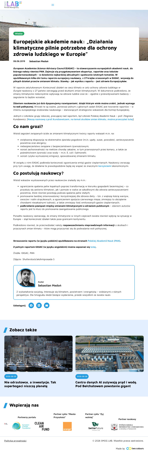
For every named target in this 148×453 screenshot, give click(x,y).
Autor (41, 282)
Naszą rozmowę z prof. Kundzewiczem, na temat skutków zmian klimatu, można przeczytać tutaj (80, 119)
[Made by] (135, 448)
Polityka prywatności (15, 440)
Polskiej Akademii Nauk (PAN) (104, 240)
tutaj (93, 247)
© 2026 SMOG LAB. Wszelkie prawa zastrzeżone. (118, 440)
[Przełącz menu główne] (53, 5)
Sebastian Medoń (38, 61)
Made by (120, 448)
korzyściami (104, 166)
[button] (31, 305)
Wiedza (19, 33)
